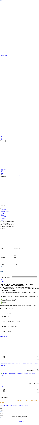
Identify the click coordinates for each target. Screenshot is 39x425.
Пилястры (36, 175)
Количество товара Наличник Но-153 (6, 277)
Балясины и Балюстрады (3, 175)
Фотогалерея (1, 410)
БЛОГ (1, 138)
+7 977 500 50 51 (2, 55)
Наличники (22, 175)
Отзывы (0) (2, 281)
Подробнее (20, 372)
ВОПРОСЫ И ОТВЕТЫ (3, 169)
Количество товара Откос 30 (32, 383)
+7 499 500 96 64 (5, 55)
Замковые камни (9, 175)
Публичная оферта (19, 422)
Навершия (19, 175)
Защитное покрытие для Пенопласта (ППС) (6, 211)
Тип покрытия (1, 271)
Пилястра (2, 217)
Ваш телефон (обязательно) (4, 205)
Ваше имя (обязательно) (3, 203)
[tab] (20, 279)
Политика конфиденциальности (19, 421)
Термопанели (2, 220)
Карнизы (12, 175)
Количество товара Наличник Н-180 (31, 392)
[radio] (19, 270)
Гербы (6, 175)
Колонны (14, 175)
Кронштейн (17, 175)
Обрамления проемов (27, 175)
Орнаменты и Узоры (33, 175)
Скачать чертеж (3, 280)
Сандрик (2, 219)
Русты (1, 414)
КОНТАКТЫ (2, 139)
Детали (2, 279)
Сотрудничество (2, 409)
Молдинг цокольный (3, 214)
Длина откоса (1, 266)
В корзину (25, 277)
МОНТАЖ (2, 136)
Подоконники (3, 218)
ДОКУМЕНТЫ (2, 137)
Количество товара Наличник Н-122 (31, 370)
